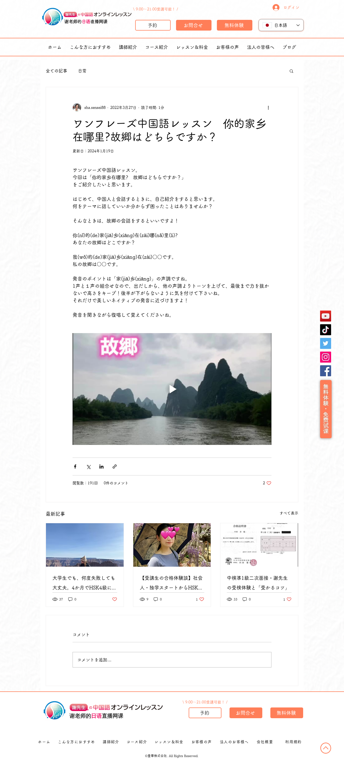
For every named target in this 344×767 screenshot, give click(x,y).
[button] (291, 71)
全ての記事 (56, 71)
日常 (82, 71)
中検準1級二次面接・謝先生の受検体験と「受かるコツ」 (258, 583)
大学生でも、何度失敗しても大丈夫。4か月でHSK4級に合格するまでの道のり (84, 584)
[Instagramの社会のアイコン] (325, 357)
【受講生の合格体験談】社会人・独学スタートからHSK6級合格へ (171, 584)
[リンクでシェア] (114, 466)
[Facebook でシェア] (75, 466)
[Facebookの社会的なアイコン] (325, 370)
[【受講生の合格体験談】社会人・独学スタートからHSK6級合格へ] (172, 545)
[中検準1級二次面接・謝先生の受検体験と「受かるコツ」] (259, 545)
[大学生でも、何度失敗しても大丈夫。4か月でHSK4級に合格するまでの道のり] (85, 545)
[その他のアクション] (268, 107)
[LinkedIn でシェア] (101, 466)
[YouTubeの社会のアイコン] (325, 316)
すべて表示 (289, 513)
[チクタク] (325, 329)
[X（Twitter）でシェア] (88, 466)
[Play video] (172, 389)
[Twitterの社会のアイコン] (325, 343)
